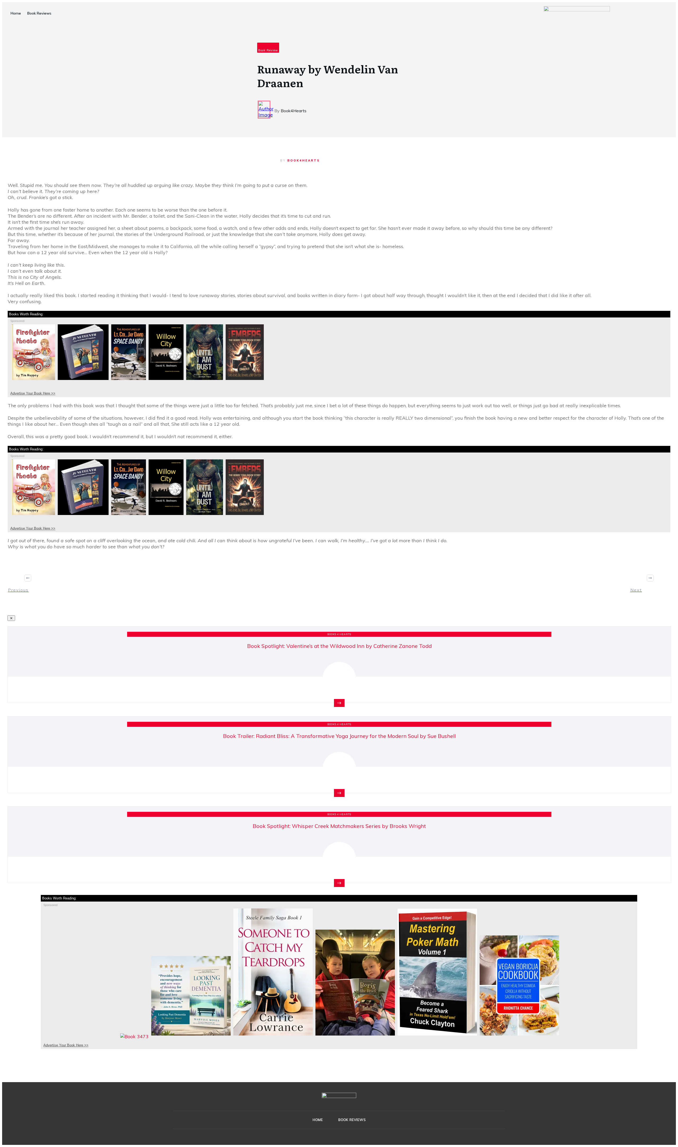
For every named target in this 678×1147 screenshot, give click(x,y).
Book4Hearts (303, 160)
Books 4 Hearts (339, 634)
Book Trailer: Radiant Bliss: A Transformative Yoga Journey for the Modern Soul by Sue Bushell (339, 736)
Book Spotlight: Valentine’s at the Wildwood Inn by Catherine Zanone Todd (339, 646)
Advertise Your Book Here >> (32, 393)
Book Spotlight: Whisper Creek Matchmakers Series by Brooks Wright (339, 826)
